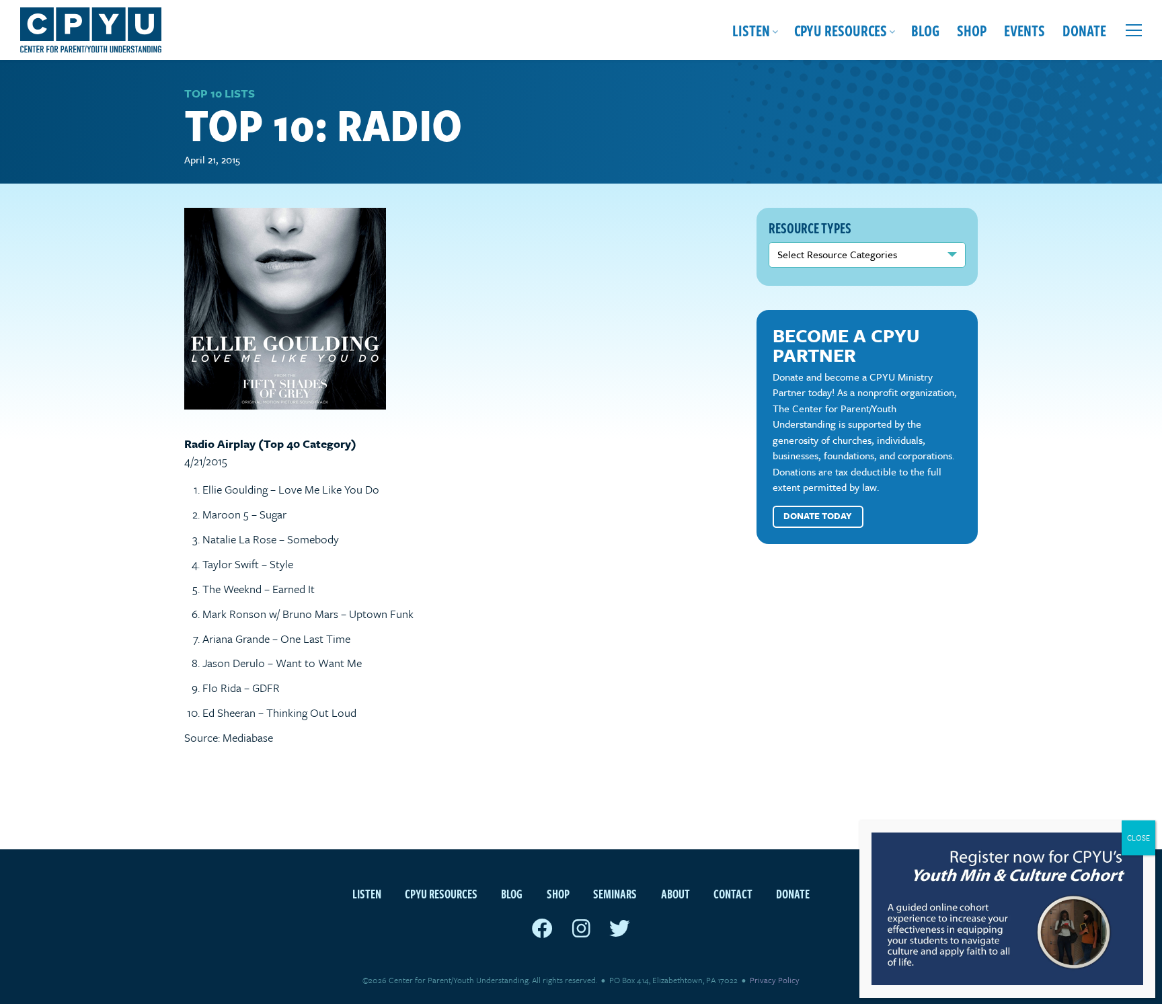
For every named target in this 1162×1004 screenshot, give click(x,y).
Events (1024, 30)
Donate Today (817, 516)
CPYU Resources (840, 30)
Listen (751, 30)
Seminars (615, 893)
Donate (1084, 30)
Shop (971, 30)
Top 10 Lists (219, 93)
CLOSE (1138, 837)
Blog (925, 30)
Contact (732, 893)
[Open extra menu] (1134, 30)
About (675, 893)
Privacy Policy (775, 980)
